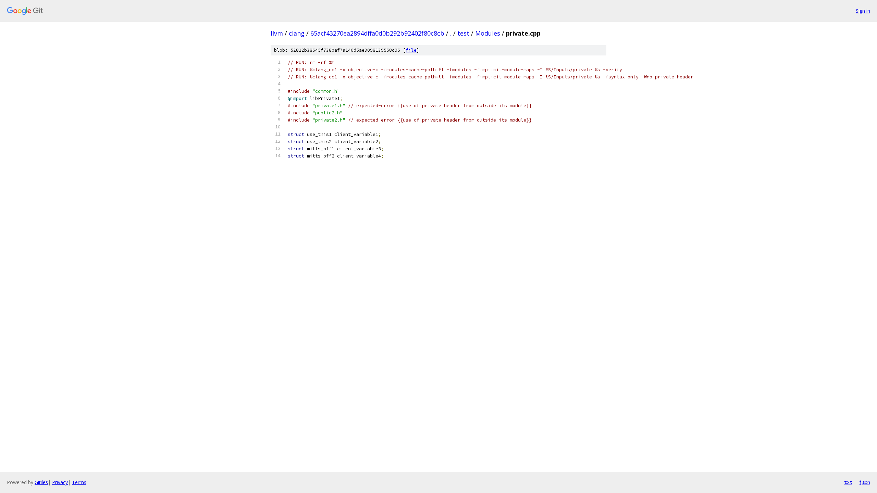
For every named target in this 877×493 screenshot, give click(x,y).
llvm (277, 33)
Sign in (863, 11)
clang (297, 33)
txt (848, 482)
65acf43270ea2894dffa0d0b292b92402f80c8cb (377, 33)
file (411, 50)
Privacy (60, 482)
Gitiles (41, 482)
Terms (79, 482)
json (864, 482)
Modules (487, 33)
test (463, 33)
